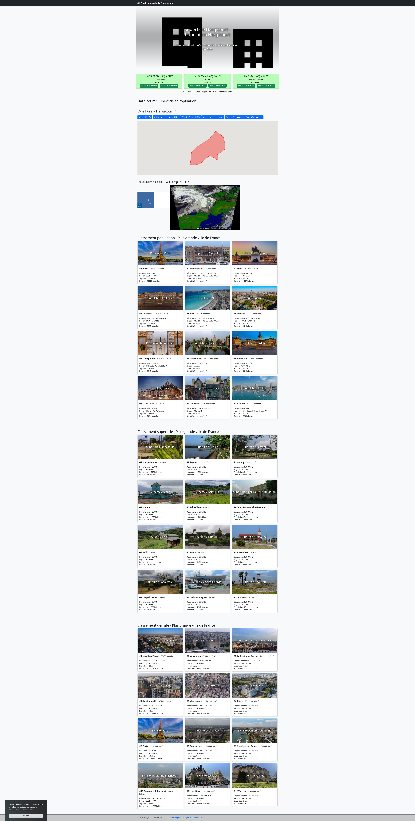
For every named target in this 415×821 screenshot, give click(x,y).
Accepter (26, 815)
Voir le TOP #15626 (169, 85)
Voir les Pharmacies (234, 117)
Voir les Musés (145, 117)
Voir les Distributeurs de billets (166, 117)
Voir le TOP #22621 (197, 85)
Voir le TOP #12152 (246, 85)
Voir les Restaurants (254, 117)
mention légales (174, 817)
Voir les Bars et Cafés (191, 117)
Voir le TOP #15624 (149, 85)
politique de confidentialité (192, 817)
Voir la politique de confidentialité (21, 810)
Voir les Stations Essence (213, 117)
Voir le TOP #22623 (217, 85)
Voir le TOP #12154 (266, 85)
